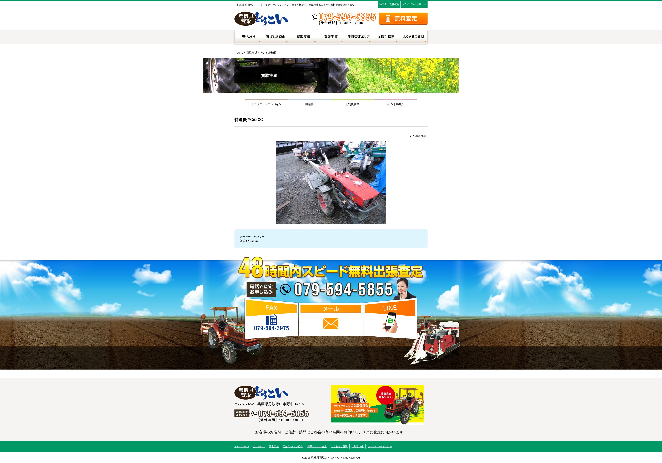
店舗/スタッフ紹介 (293, 446)
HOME (383, 4)
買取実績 (251, 52)
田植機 (309, 104)
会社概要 (394, 4)
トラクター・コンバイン (266, 104)
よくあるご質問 (339, 446)
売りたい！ (259, 446)
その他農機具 (395, 104)
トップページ (241, 446)
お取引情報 (358, 446)
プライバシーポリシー (414, 4)
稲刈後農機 (352, 104)
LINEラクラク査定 (317, 446)
